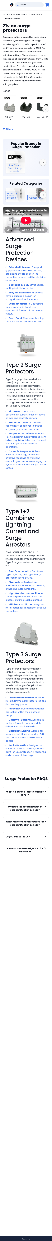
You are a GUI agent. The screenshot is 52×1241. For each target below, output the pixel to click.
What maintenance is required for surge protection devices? (25, 823)
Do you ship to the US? (18, 836)
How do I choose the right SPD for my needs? (25, 850)
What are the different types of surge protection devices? (25, 808)
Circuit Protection (18, 14)
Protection (36, 14)
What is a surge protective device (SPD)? (25, 793)
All (4, 14)
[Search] (17, 5)
